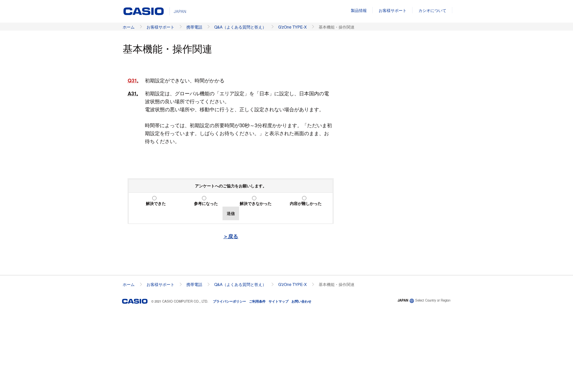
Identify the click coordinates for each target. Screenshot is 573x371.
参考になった (206, 203)
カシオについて (432, 10)
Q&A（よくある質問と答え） (240, 27)
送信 (231, 213)
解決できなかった (256, 203)
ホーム (129, 27)
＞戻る (230, 236)
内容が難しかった (306, 203)
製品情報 (359, 10)
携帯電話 (194, 27)
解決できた (156, 203)
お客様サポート (393, 10)
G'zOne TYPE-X (292, 27)
